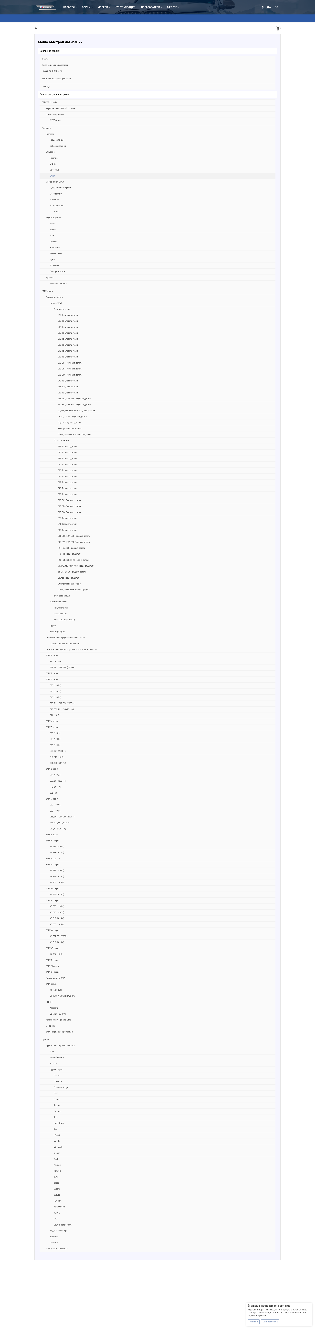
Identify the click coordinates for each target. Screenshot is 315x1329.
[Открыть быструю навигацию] (278, 28)
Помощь (46, 86)
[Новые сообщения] (263, 7)
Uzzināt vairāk (270, 1321)
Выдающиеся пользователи (55, 65)
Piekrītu (254, 1321)
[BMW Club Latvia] (47, 7)
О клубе (172, 7)
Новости (69, 7)
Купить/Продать (125, 7)
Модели (103, 7)
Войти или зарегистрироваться (56, 79)
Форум (86, 7)
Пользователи (150, 7)
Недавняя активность (52, 71)
